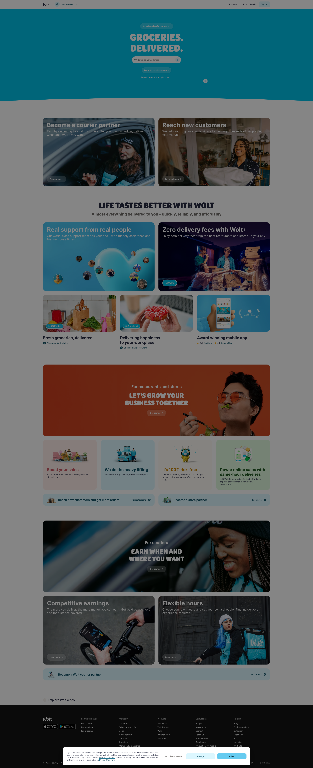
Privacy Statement (107, 760)
